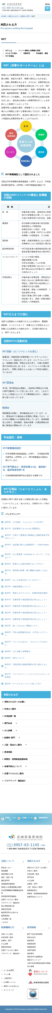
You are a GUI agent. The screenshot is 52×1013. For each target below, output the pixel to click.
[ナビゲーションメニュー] (47, 8)
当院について (7, 861)
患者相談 (7, 752)
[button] (26, 723)
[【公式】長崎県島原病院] (12, 4)
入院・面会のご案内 (12, 745)
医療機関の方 (7, 927)
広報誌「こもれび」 (10, 819)
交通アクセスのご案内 (13, 773)
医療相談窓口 (43, 818)
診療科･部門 (9, 737)
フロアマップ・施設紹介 (14, 781)
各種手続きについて (12, 766)
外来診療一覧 (9, 716)
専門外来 (7, 723)
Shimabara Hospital (25, 1009)
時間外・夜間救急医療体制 (15, 759)
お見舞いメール (27, 818)
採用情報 (31, 927)
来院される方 (11, 694)
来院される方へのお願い (14, 702)
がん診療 (7, 730)
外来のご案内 (9, 709)
